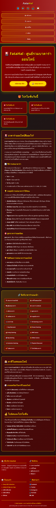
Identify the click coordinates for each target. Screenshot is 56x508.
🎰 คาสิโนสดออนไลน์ (35, 300)
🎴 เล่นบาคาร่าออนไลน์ (12, 300)
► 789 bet (4, 495)
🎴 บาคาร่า (28, 21)
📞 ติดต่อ (28, 39)
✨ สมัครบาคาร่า (10, 311)
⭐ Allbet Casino (35, 338)
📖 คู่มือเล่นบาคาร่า (11, 306)
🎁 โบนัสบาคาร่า (10, 348)
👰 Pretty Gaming (11, 332)
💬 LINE (31, 495)
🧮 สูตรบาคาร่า (34, 311)
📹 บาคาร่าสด (9, 322)
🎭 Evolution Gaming (12, 343)
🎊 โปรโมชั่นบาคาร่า (35, 348)
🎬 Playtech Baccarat (36, 343)
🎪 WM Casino (34, 332)
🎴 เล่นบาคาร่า (37, 84)
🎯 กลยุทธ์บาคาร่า (35, 316)
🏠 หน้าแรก (28, 15)
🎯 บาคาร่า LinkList (35, 306)
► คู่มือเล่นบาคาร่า (34, 471)
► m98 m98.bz (5, 492)
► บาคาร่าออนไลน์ (34, 465)
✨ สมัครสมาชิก (18, 84)
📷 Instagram (33, 490)
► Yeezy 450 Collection (8, 484)
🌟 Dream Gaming (35, 327)
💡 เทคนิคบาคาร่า (10, 316)
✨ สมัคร (28, 33)
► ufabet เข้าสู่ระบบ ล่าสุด (8, 487)
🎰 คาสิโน (28, 27)
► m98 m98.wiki (6, 490)
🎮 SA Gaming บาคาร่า (36, 322)
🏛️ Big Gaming (10, 338)
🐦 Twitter (32, 487)
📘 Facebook (33, 484)
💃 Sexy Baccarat (11, 327)
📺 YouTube (32, 492)
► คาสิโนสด (32, 468)
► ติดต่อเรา (32, 474)
